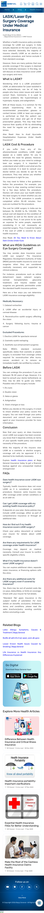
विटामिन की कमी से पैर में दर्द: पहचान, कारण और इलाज (21, 638)
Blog (20, 9)
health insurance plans (22, 460)
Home (7, 9)
